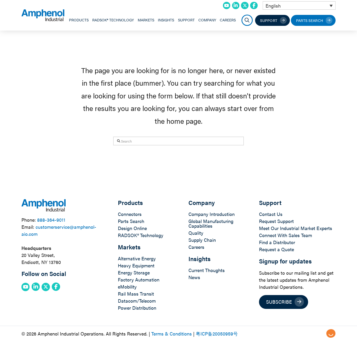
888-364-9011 (51, 219)
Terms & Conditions (171, 333)
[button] (247, 20)
